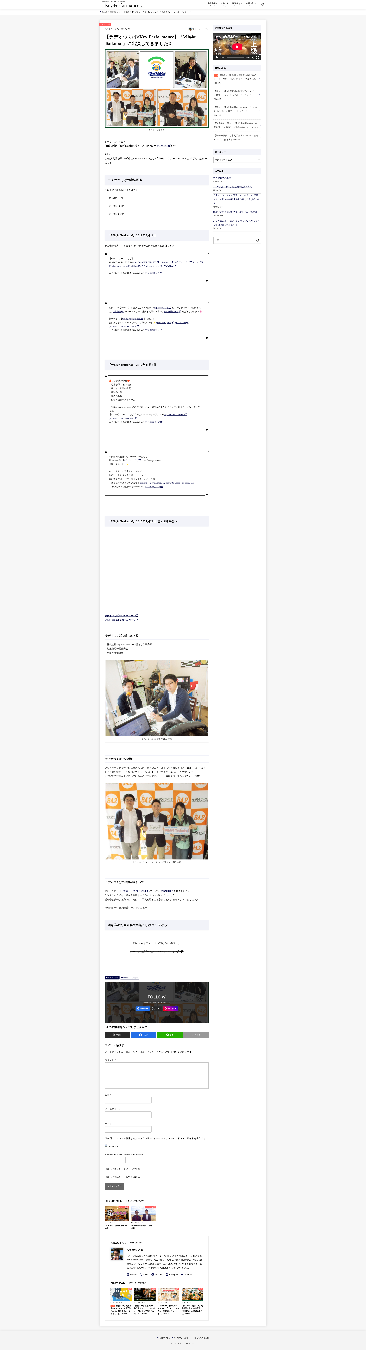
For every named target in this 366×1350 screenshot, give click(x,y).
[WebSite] (132, 1274)
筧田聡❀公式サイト (182, 1338)
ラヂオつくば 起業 (130, 978)
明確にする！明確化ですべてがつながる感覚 (235, 212)
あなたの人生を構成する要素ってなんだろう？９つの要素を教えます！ (236, 223)
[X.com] (156, 1008)
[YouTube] (187, 1274)
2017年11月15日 (153, 422)
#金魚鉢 (117, 311)
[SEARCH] (262, 4)
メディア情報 (124, 12)
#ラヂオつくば (182, 262)
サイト (108, 1123)
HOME (104, 12)
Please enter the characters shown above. (124, 1154)
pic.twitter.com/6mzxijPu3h (179, 483)
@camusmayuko (120, 266)
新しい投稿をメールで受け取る (123, 1177)
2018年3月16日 (152, 273)
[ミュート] (253, 57)
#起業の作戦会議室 (131, 319)
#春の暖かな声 (171, 311)
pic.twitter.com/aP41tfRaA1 (122, 418)
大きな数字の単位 (222, 178)
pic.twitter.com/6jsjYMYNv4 (159, 266)
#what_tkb (167, 262)
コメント (110, 1060)
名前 (108, 1094)
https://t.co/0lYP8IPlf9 (174, 414)
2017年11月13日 (153, 487)
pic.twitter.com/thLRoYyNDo (123, 326)
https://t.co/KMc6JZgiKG (145, 262)
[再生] (217, 57)
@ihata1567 (137, 266)
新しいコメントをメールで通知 (123, 1169)
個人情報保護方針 (201, 1338)
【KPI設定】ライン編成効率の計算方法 (232, 187)
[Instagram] (170, 1008)
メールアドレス (114, 1109)
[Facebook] (143, 1008)
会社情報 (113, 12)
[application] (237, 46)
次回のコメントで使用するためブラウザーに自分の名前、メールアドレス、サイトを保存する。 (157, 1138)
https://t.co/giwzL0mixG (151, 483)
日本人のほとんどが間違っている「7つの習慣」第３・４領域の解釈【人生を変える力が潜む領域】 (237, 199)
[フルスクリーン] (257, 57)
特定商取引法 (164, 1338)
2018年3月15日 (152, 330)
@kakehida (162, 145)
